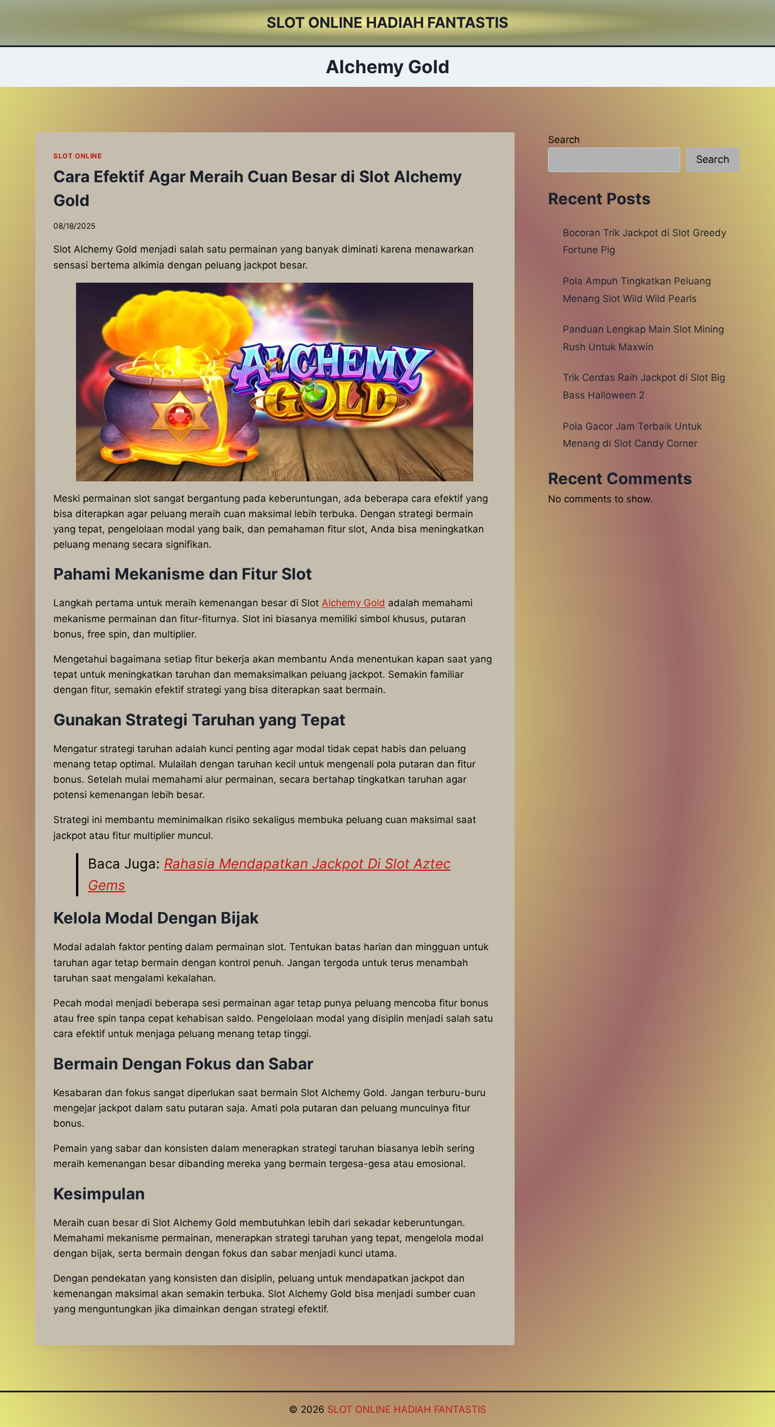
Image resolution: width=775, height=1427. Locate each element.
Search (564, 139)
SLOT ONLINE (77, 156)
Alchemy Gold (353, 602)
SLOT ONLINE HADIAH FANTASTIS (406, 1409)
